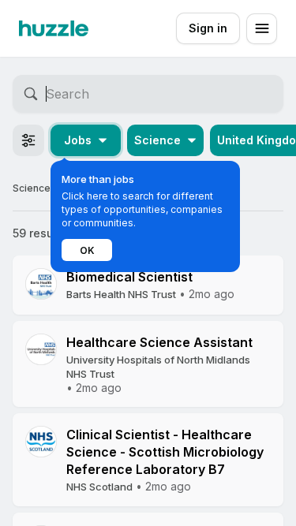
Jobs (78, 140)
